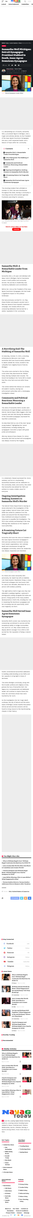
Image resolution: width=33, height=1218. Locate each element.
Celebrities (16, 995)
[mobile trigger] (3, 1)
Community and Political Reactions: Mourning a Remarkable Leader (16, 165)
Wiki (14, 1006)
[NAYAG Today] (16, 1)
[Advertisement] (16, 23)
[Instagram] (16, 957)
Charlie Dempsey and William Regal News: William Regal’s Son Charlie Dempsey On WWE (15, 872)
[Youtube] (16, 962)
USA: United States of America (19, 891)
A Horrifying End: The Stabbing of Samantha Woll (16, 158)
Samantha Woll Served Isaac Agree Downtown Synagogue (16, 181)
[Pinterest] (16, 953)
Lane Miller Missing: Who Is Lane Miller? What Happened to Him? (11, 1092)
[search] (25, 1)
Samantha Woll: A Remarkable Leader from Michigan (15, 153)
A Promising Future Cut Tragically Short (16, 176)
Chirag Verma (9, 68)
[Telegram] (16, 966)
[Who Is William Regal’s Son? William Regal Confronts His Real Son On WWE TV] (6, 977)
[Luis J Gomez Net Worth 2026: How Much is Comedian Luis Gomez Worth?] (6, 1001)
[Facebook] (16, 944)
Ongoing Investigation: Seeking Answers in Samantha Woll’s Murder (16, 171)
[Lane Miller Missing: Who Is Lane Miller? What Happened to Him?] (26, 1092)
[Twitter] (16, 948)
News (3, 45)
